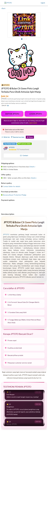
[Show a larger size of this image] (24, 24)
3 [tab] (26, 39)
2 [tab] (24, 39)
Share (31, 137)
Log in (43, 3)
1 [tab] (22, 39)
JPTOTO (12, 147)
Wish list (7, 137)
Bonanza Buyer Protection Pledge (14, 195)
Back (3, 8)
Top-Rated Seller (10, 144)
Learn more (33, 123)
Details (31, 167)
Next (38, 25)
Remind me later (18, 137)
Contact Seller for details (11, 186)
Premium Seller (25, 144)
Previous (9, 25)
